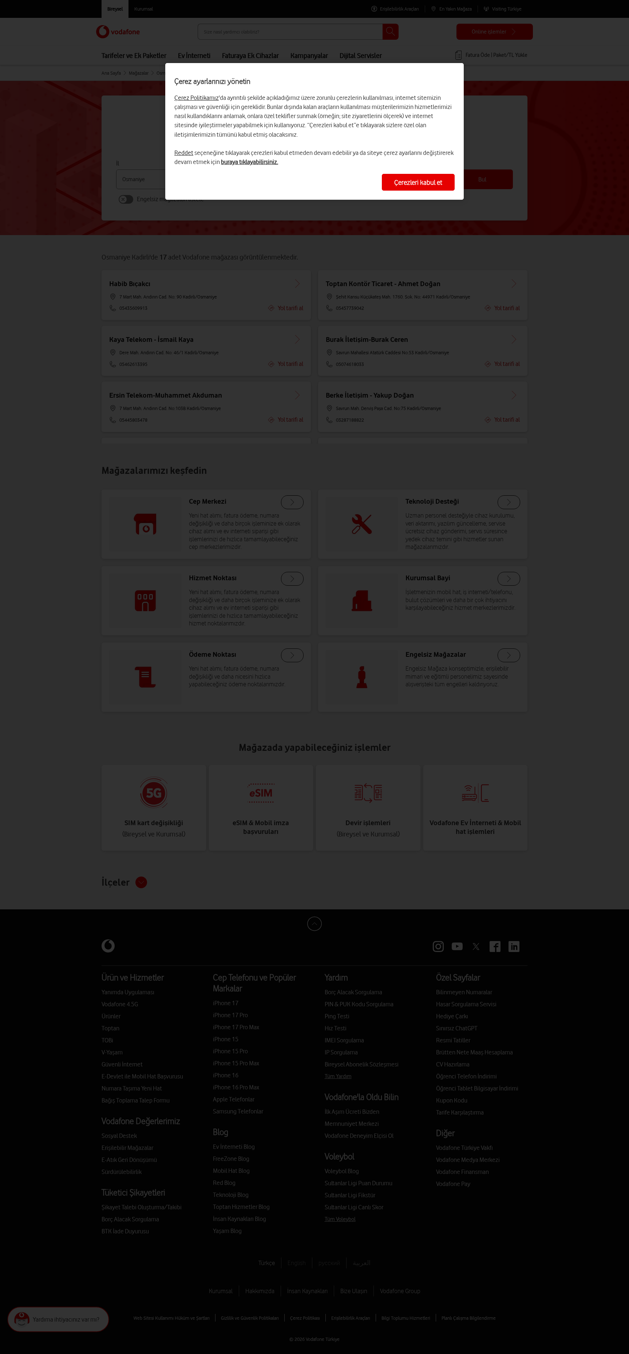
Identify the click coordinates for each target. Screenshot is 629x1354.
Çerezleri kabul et (418, 182)
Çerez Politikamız (196, 97)
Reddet (183, 152)
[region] (314, 131)
